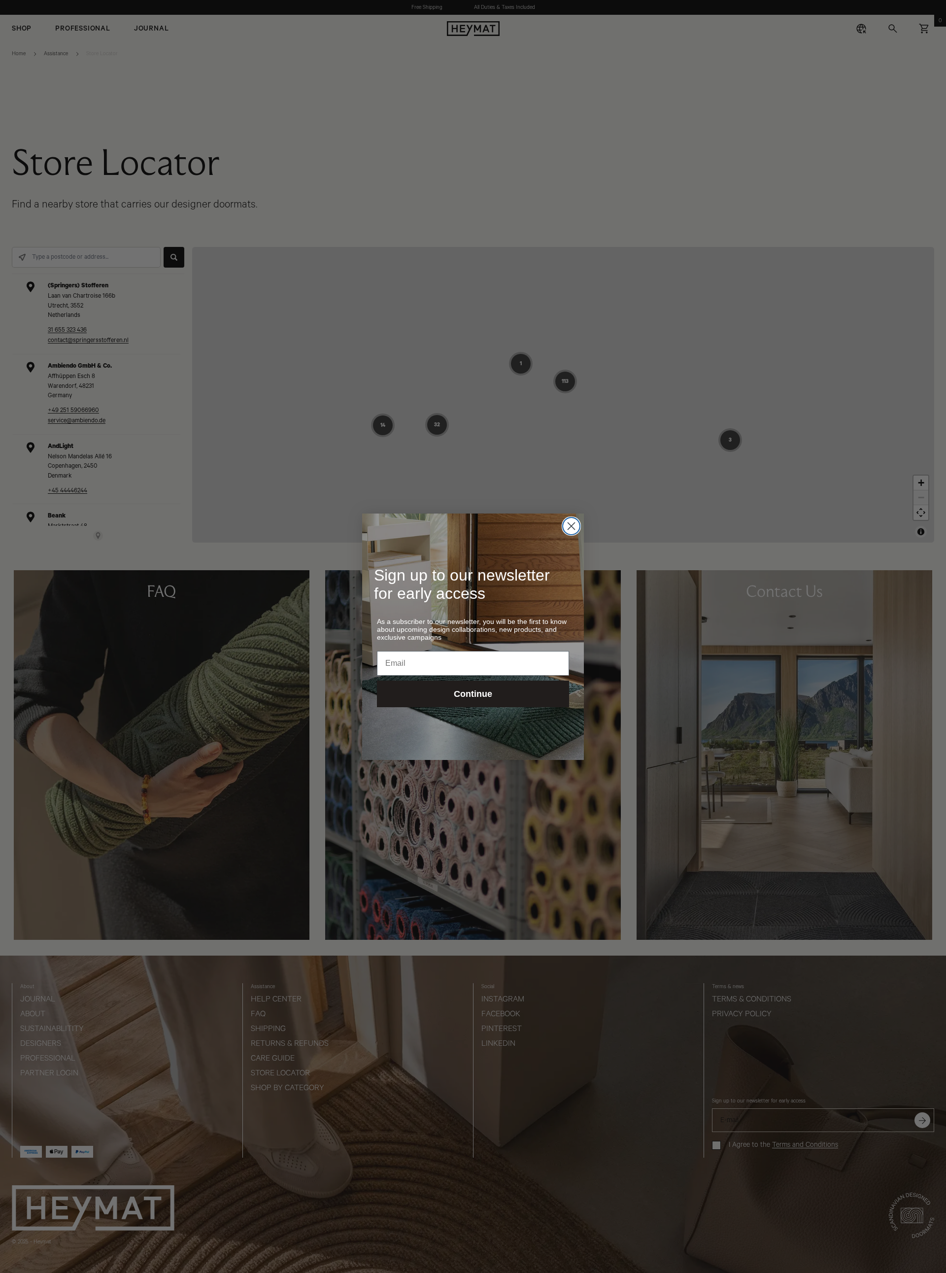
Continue (473, 694)
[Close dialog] (571, 526)
